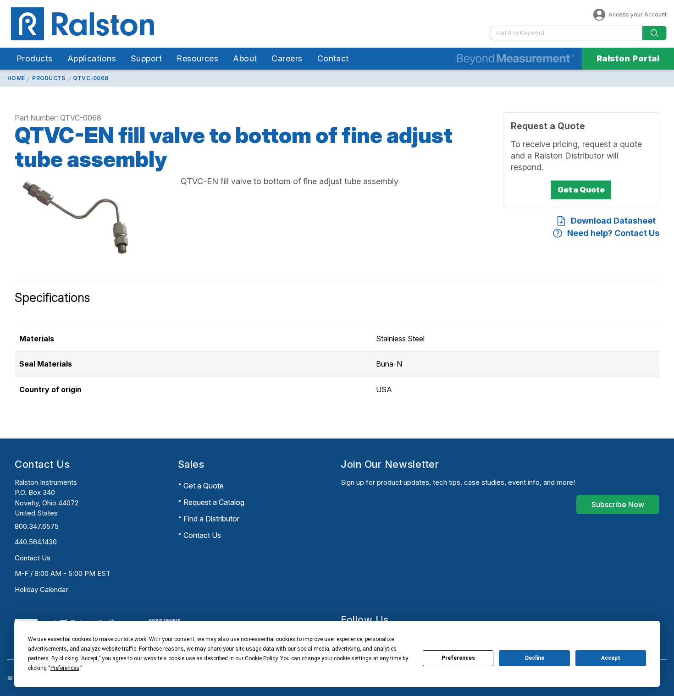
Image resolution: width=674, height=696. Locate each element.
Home (16, 78)
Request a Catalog (213, 502)
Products (35, 58)
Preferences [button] (64, 668)
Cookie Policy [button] (261, 658)
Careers (286, 58)
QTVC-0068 (91, 78)
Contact (333, 58)
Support (146, 58)
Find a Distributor (211, 518)
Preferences (458, 658)
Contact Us (32, 558)
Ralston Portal (628, 58)
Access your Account (637, 14)
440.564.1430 (36, 541)
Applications (91, 58)
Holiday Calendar (41, 589)
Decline (534, 658)
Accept (610, 658)
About (245, 58)
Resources (197, 58)
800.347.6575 (37, 526)
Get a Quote (203, 485)
